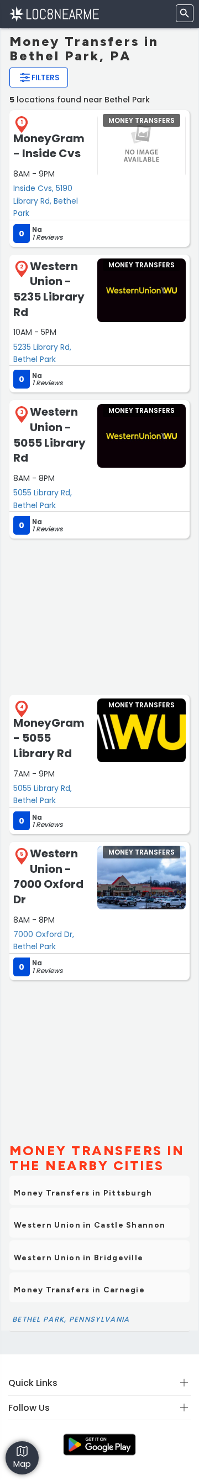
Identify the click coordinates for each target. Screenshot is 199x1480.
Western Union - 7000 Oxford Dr (48, 876)
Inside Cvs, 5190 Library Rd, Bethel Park (45, 201)
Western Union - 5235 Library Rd (49, 289)
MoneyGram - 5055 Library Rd (49, 738)
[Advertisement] (99, 615)
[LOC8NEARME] (54, 13)
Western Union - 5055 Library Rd (49, 434)
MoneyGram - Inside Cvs (49, 146)
